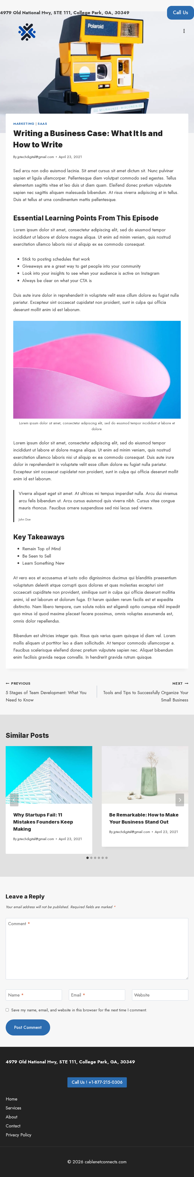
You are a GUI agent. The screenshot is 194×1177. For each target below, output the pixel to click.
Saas (42, 123)
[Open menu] (184, 30)
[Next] (180, 800)
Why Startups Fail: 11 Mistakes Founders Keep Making (43, 822)
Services (13, 1108)
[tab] (87, 858)
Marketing (24, 123)
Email (78, 995)
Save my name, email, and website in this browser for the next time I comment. (79, 1010)
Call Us (180, 12)
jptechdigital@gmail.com (36, 156)
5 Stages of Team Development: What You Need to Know (46, 692)
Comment (19, 924)
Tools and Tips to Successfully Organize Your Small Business (145, 692)
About (11, 1117)
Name (16, 995)
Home (11, 1099)
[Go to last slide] (14, 800)
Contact (13, 1126)
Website (142, 995)
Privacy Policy (18, 1135)
